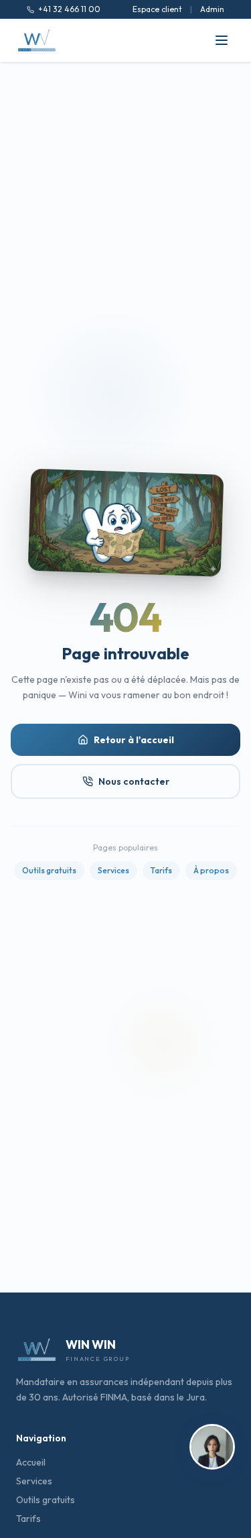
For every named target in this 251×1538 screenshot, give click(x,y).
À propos (211, 870)
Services (113, 870)
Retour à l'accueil (134, 740)
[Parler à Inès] (212, 1447)
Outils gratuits (49, 870)
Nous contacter (133, 781)
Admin (212, 9)
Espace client (157, 9)
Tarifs (161, 870)
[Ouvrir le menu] (221, 40)
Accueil (31, 1462)
